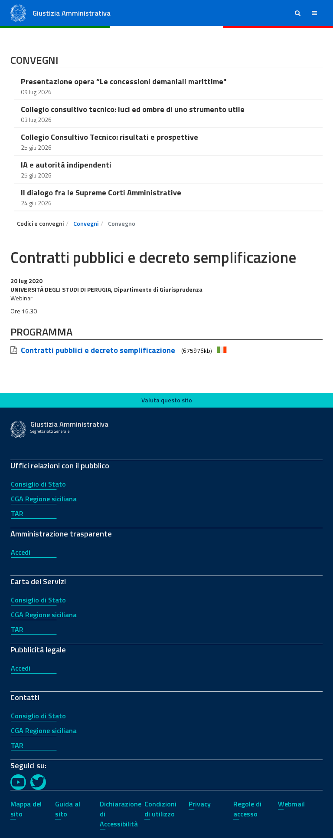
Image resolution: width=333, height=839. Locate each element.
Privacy (200, 804)
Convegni (85, 223)
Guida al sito (67, 809)
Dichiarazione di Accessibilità (120, 814)
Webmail (291, 804)
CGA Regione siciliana (44, 499)
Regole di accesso (247, 809)
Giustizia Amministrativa (72, 13)
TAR (17, 513)
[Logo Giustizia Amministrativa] (18, 12)
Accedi (20, 552)
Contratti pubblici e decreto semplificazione (98, 350)
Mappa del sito (26, 809)
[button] (297, 13)
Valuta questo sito (166, 400)
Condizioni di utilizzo (160, 809)
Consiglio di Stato (38, 484)
